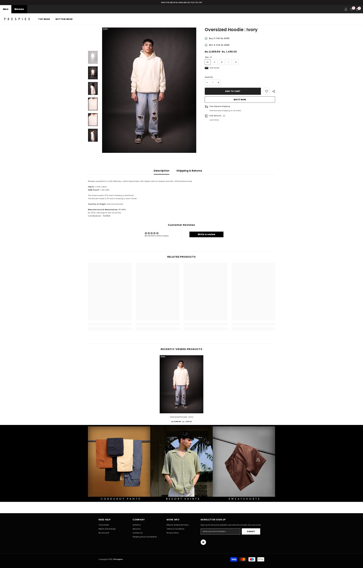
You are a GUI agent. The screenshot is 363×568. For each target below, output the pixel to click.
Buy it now (240, 99)
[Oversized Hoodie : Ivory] (181, 384)
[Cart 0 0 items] (357, 9)
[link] (110, 324)
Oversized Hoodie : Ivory (181, 417)
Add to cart (232, 91)
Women (19, 9)
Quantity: (209, 77)
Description (161, 170)
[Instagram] (203, 542)
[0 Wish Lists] (351, 9)
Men (5, 9)
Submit (251, 531)
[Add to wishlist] (266, 91)
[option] (181, 2)
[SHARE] (272, 91)
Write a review (206, 234)
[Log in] (346, 9)
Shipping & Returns (189, 170)
